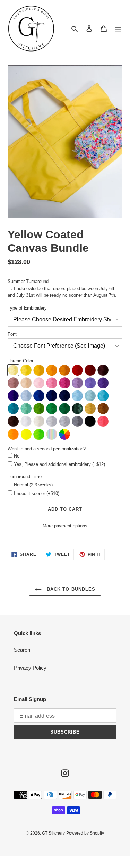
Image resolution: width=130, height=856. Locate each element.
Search (22, 650)
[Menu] (118, 28)
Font (12, 334)
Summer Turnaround (28, 281)
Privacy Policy (30, 668)
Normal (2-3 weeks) (33, 484)
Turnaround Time (25, 476)
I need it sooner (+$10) (36, 493)
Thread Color (20, 360)
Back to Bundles (70, 589)
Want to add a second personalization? (47, 448)
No (16, 456)
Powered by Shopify (85, 833)
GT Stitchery (53, 833)
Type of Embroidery (27, 308)
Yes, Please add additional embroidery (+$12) (59, 464)
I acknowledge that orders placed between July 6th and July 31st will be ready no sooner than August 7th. (62, 292)
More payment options (65, 525)
